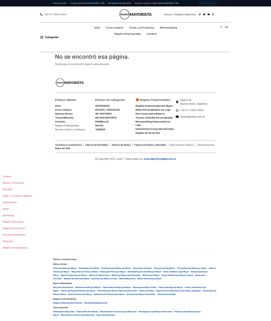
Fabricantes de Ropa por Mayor (117, 287)
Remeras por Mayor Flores (145, 287)
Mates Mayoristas (127, 278)
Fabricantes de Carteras (87, 311)
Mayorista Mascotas (106, 315)
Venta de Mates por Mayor (65, 268)
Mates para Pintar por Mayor (113, 272)
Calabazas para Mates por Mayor (116, 268)
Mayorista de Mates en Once (104, 278)
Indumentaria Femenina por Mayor (109, 294)
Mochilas (7, 189)
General (7, 176)
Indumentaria (10, 202)
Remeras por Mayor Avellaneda (141, 294)
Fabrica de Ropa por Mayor (171, 287)
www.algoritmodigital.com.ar (160, 158)
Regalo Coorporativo (14, 228)
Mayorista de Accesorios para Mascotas (118, 311)
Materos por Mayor (151, 275)
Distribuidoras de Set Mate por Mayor (144, 272)
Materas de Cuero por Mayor (76, 278)
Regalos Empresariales (127, 33)
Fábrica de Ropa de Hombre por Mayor (78, 291)
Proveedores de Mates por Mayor (192, 268)
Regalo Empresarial (13, 221)
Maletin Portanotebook (15, 247)
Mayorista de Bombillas (164, 268)
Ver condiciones (206, 3)
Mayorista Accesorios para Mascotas (78, 315)
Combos (152, 33)
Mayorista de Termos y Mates (84, 272)
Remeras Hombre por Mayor (88, 287)
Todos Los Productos (141, 27)
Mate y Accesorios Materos (17, 195)
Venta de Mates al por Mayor (176, 272)
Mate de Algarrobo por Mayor (74, 275)
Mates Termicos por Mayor (149, 278)
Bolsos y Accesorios (13, 182)
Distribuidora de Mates (89, 268)
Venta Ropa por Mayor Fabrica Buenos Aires (117, 291)
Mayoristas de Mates (142, 268)
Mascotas (8, 241)
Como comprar (115, 27)
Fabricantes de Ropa (166, 294)
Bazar (6, 208)
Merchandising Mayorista (95, 303)
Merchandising (168, 27)
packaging (8, 215)
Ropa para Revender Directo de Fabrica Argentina (178, 291)
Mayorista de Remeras (63, 287)
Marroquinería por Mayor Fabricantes (155, 311)
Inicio (97, 27)
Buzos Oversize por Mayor (80, 294)
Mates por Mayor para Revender (126, 275)
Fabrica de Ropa (146, 291)
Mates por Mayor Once (99, 275)
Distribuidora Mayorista (63, 311)
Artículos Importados (14, 234)
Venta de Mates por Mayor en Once (177, 275)
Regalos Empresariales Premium (67, 303)
